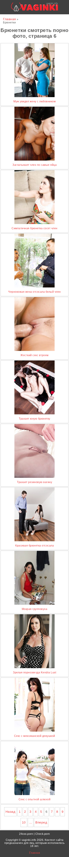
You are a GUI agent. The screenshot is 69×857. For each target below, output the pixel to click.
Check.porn (42, 833)
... (30, 822)
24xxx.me (55, 17)
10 (24, 822)
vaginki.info (29, 839)
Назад (10, 811)
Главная (10, 19)
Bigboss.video (38, 17)
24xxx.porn (26, 833)
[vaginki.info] (34, 8)
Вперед (41, 822)
